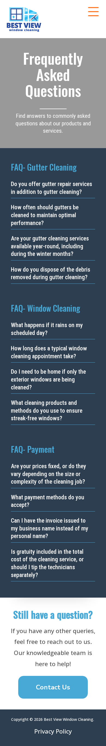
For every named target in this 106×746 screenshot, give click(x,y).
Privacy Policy (53, 731)
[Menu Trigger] (93, 11)
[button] (53, 687)
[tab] (53, 188)
